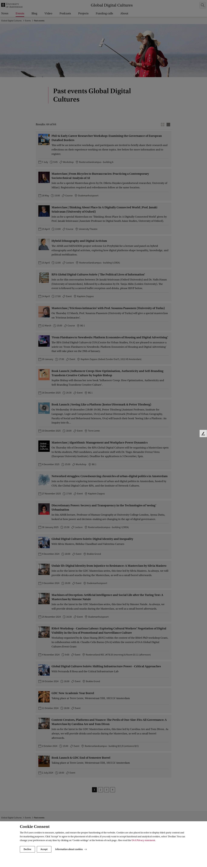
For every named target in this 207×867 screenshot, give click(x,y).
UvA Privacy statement (143, 840)
